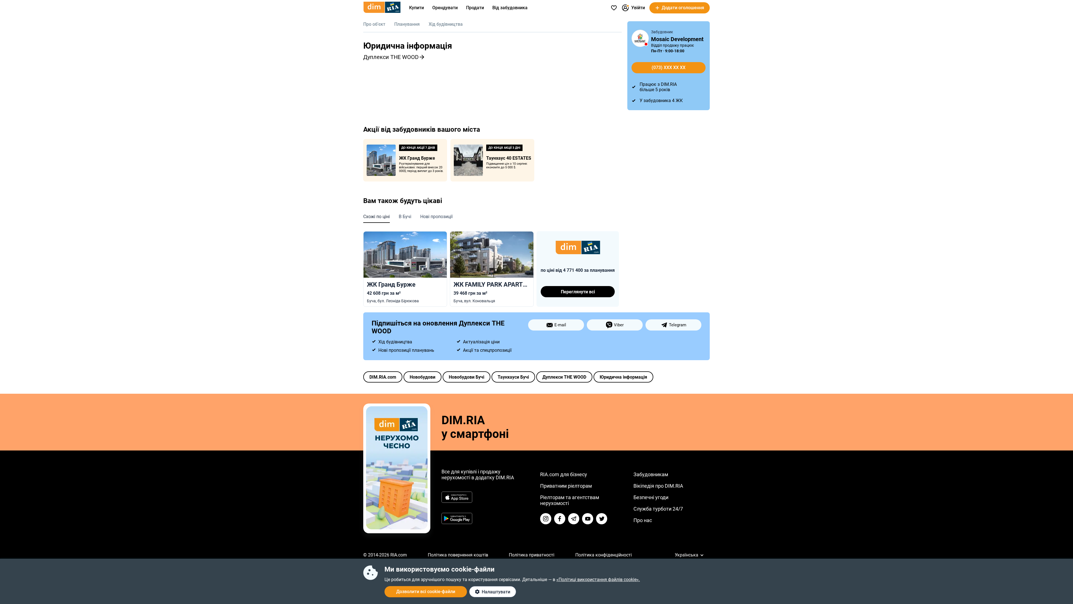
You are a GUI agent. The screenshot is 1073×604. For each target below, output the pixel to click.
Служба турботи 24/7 (658, 509)
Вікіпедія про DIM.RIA (658, 486)
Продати (475, 7)
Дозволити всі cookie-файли (425, 591)
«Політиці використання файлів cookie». (598, 579)
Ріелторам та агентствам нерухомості (569, 500)
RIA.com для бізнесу (563, 474)
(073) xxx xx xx (668, 67)
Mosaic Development (677, 39)
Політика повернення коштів (458, 555)
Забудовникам (650, 474)
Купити (416, 7)
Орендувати (445, 7)
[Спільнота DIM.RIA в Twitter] (601, 518)
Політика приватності (531, 555)
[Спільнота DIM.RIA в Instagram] (545, 518)
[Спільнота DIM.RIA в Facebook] (559, 518)
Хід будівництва (446, 24)
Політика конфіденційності (603, 555)
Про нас (642, 520)
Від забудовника (510, 7)
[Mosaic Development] (640, 38)
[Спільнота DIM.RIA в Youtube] (587, 518)
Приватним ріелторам (566, 486)
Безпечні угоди (650, 497)
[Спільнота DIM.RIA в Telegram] (573, 518)
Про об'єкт (374, 24)
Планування (407, 24)
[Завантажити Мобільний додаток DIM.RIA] (397, 527)
